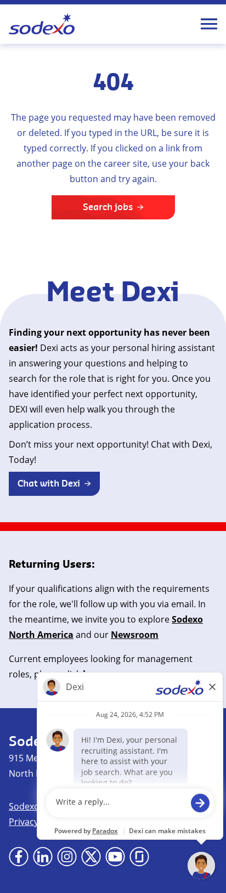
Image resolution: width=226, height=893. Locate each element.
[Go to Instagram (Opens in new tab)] (67, 857)
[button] (54, 484)
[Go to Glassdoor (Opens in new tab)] (139, 857)
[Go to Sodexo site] (42, 24)
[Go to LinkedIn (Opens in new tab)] (43, 857)
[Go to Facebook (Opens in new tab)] (19, 857)
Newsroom (135, 635)
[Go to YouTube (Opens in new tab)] (115, 857)
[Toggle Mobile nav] (209, 24)
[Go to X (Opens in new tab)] (91, 857)
